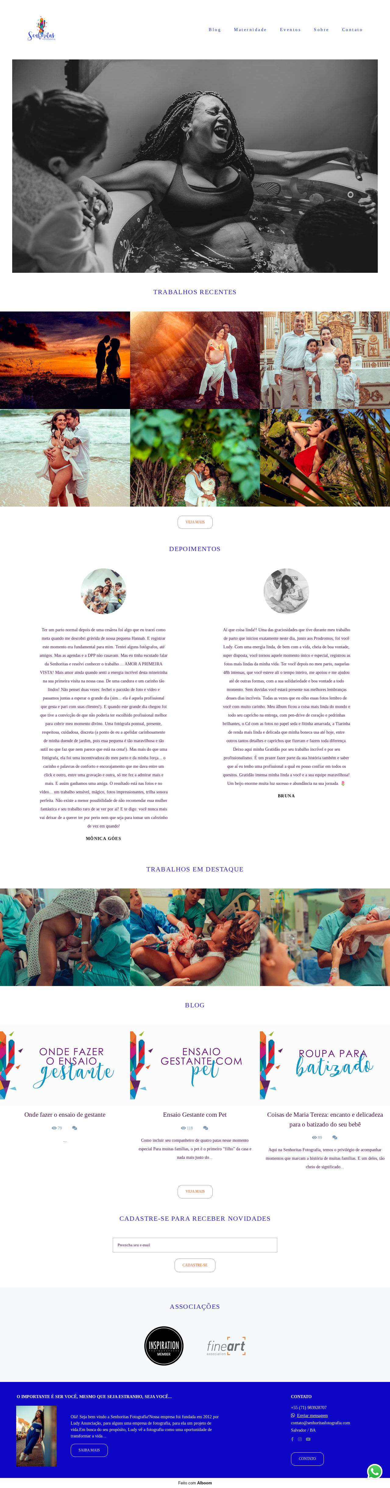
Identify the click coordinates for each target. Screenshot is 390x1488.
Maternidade (250, 29)
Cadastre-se (195, 1265)
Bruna (286, 796)
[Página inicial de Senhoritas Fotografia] (41, 29)
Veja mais (195, 522)
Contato (352, 29)
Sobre (321, 29)
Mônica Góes (103, 839)
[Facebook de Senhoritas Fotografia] (292, 1439)
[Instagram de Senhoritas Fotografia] (300, 1439)
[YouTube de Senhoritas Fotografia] (308, 1439)
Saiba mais (89, 1450)
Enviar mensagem (312, 1416)
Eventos (290, 29)
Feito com (195, 1483)
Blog (215, 29)
